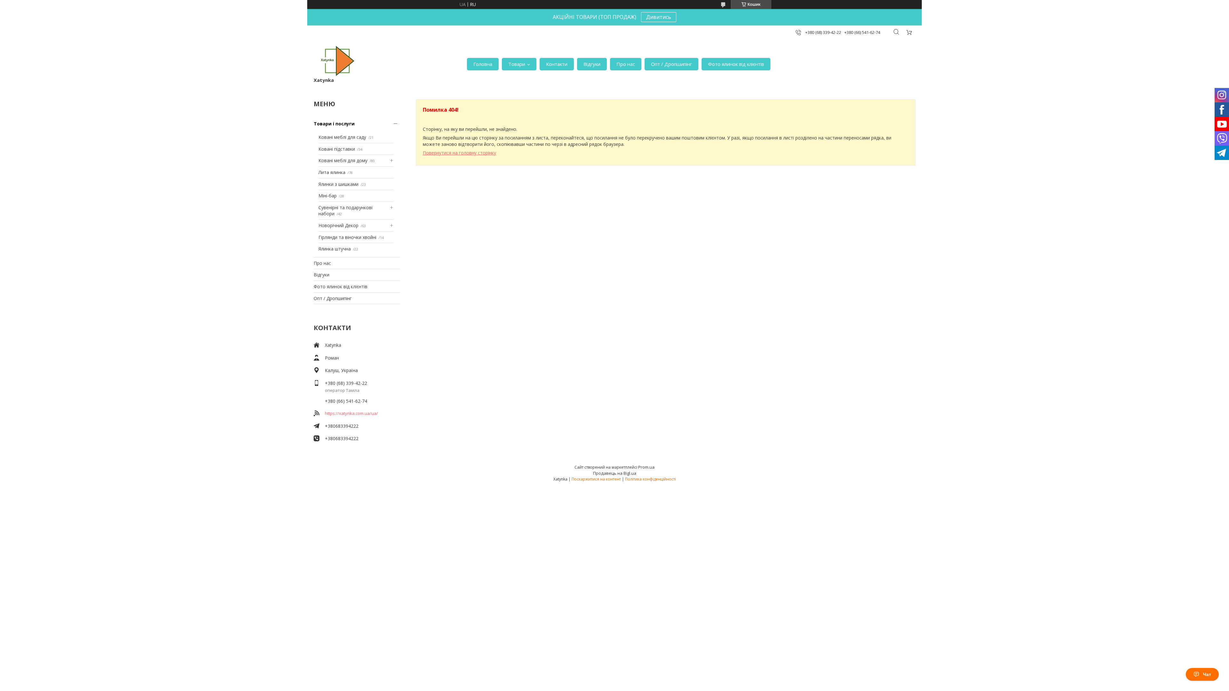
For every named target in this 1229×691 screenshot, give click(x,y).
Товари (516, 64)
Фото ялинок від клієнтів (736, 64)
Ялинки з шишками (338, 184)
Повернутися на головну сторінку (459, 153)
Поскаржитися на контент (596, 479)
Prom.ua (646, 467)
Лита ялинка (331, 172)
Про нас (625, 64)
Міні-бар (327, 196)
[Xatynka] (338, 61)
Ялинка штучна (334, 249)
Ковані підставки (336, 149)
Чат (1207, 674)
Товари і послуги (334, 124)
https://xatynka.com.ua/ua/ (351, 413)
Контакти (556, 64)
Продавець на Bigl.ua (614, 473)
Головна (482, 64)
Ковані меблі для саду (342, 137)
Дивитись (658, 16)
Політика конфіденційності (650, 479)
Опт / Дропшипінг (671, 64)
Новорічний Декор (338, 225)
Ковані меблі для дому (342, 160)
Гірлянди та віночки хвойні (347, 237)
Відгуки (591, 64)
